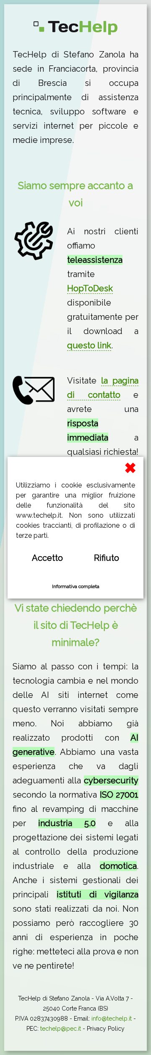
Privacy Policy (106, 1028)
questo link (89, 345)
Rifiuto (106, 558)
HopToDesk (90, 288)
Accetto (47, 558)
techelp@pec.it (60, 1028)
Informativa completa (75, 586)
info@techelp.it (111, 1018)
